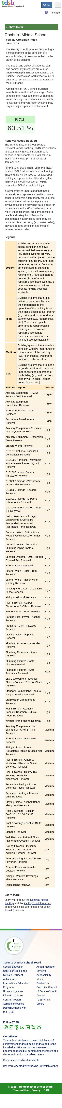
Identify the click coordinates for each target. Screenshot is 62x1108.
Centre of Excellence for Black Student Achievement (15, 975)
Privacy (36, 1090)
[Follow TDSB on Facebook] (5, 1027)
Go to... (46, 5)
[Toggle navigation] (58, 5)
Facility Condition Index (37, 903)
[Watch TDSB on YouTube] (22, 1027)
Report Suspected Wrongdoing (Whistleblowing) (30, 1066)
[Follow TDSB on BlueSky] (38, 1027)
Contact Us (42, 983)
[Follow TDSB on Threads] (16, 1027)
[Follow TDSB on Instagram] (11, 1027)
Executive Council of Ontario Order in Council (46, 991)
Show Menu (16, 27)
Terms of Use (21, 1090)
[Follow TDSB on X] (33, 1027)
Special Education (13, 966)
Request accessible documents (21, 1060)
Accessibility (43, 975)
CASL (47, 1090)
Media (39, 979)
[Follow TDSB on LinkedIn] (27, 1027)
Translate (54, 12)
